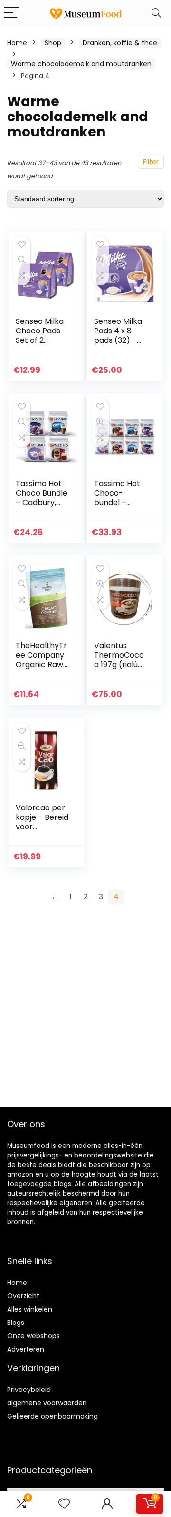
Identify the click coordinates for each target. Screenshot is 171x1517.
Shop (53, 43)
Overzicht (23, 1296)
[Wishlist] (64, 1504)
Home (17, 43)
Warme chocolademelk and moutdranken (81, 63)
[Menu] (11, 13)
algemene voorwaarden (47, 1403)
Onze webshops (33, 1336)
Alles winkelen (29, 1309)
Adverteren (25, 1349)
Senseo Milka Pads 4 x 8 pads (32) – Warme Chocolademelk (120, 345)
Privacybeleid (29, 1389)
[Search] (156, 13)
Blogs (15, 1322)
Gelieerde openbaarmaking (52, 1416)
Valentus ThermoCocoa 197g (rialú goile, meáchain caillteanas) (119, 669)
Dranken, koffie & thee (120, 43)
